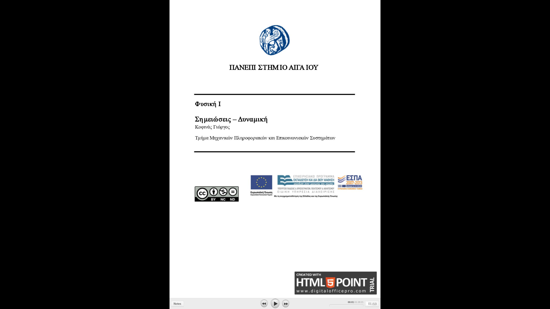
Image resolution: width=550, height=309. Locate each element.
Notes (177, 303)
